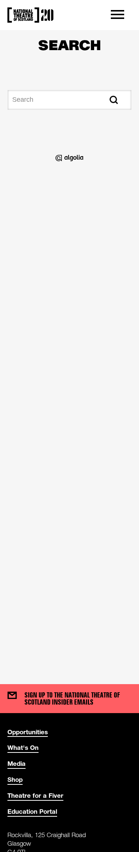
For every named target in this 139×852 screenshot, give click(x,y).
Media (16, 763)
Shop (15, 779)
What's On (23, 747)
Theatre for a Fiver (35, 795)
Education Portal (32, 811)
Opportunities (27, 732)
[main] (69, 349)
